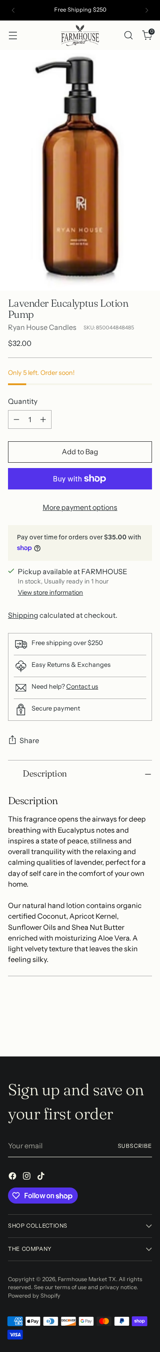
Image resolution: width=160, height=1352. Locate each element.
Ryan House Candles (42, 327)
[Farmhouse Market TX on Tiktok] (41, 1177)
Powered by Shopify (34, 1295)
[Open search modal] (128, 35)
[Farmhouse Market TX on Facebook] (13, 1177)
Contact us (82, 686)
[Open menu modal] (13, 35)
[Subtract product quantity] (16, 419)
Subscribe (135, 1145)
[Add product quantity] (43, 419)
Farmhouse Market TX (87, 1279)
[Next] (146, 10)
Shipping (23, 615)
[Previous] (13, 10)
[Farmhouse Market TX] (80, 35)
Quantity (22, 401)
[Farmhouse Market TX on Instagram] (27, 1177)
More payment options (80, 507)
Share (29, 740)
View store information (50, 592)
